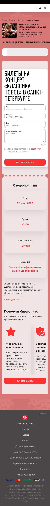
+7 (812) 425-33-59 (25, 474)
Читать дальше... (12, 299)
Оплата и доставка (25, 446)
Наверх (42, 413)
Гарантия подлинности (25, 463)
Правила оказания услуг (25, 451)
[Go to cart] (45, 8)
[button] (7, 117)
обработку (36, 148)
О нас (25, 440)
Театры (25, 434)
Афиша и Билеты (25, 423)
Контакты (25, 468)
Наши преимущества (13, 42)
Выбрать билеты (25, 380)
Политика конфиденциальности (25, 457)
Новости (25, 429)
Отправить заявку (25, 162)
